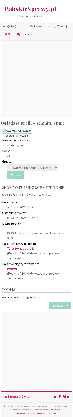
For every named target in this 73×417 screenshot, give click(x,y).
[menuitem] (11, 26)
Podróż (12, 269)
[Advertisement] (36, 79)
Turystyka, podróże (21, 248)
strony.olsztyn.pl (53, 409)
